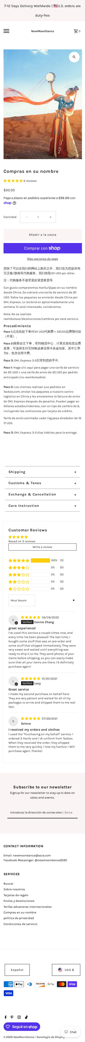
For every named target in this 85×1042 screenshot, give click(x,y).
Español (17, 970)
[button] (13, 180)
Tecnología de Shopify (50, 1037)
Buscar (8, 883)
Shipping (17, 472)
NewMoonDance (42, 31)
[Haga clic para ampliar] (74, 57)
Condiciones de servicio (20, 924)
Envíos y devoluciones (19, 901)
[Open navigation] (9, 31)
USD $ (69, 970)
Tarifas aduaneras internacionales (28, 906)
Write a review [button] (42, 547)
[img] (31, 617)
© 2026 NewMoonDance (19, 1037)
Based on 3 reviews (21, 541)
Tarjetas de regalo (16, 895)
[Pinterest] (11, 1017)
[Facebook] (5, 1017)
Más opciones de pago (42, 258)
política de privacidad (19, 918)
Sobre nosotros (14, 889)
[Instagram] (18, 1017)
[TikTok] (26, 1017)
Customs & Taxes (24, 483)
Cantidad (10, 217)
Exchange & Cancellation (32, 494)
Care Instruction (23, 506)
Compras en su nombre (20, 912)
